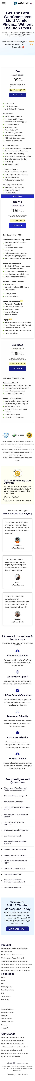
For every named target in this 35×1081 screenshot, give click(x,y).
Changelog (4, 999)
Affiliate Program (6, 1018)
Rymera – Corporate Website (10, 1056)
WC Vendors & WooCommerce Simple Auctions (16, 964)
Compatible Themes (7, 1009)
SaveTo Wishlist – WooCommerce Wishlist (14, 1053)
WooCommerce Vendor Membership (12, 958)
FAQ (2, 993)
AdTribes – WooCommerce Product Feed (14, 1047)
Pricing (3, 977)
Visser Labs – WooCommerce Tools (12, 1044)
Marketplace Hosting (7, 990)
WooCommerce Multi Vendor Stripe (12, 955)
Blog (2, 983)
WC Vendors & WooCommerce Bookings (14, 961)
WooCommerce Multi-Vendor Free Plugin (14, 948)
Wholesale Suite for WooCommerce (12, 1037)
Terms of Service (23, 1074)
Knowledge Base (6, 987)
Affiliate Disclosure (7, 1022)
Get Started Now (16, 929)
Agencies (4, 1015)
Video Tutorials (6, 996)
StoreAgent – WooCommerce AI (11, 1050)
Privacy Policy (11, 1074)
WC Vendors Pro (6, 951)
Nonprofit (4, 1025)
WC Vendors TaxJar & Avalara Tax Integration (15, 970)
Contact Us (4, 1028)
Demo (3, 980)
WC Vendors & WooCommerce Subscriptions (15, 967)
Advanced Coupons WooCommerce (12, 1040)
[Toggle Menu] (3, 3)
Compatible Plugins (7, 1012)
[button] (17, 789)
